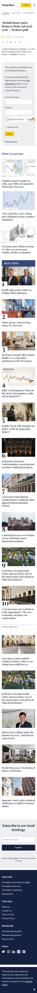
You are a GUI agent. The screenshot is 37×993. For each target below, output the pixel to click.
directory (16, 13)
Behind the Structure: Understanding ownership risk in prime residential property (18, 464)
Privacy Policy (13, 858)
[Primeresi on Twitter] (2, 42)
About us (6, 906)
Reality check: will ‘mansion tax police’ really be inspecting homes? (18, 428)
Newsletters (7, 894)
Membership (7, 926)
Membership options (11, 935)
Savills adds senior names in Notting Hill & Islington (17, 291)
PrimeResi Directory (11, 886)
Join (26, 5)
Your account (8, 939)
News (8, 37)
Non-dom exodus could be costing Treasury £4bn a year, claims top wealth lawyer (17, 661)
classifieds (28, 13)
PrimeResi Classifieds (12, 890)
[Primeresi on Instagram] (8, 951)
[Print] (20, 42)
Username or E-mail (12, 97)
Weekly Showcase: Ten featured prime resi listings (18, 769)
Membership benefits (12, 931)
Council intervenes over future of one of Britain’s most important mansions (18, 538)
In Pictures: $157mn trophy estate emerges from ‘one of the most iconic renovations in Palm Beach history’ (18, 575)
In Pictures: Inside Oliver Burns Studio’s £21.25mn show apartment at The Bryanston (18, 357)
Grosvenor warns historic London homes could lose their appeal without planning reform (18, 501)
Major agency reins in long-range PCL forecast (16, 324)
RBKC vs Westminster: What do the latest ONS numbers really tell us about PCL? (18, 393)
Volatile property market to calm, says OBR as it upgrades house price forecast (17, 183)
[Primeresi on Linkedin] (7, 42)
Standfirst (20, 990)
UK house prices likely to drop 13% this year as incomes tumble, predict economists (17, 249)
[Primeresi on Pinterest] (15, 42)
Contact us (7, 910)
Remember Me (12, 127)
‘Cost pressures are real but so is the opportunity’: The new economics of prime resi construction (18, 614)
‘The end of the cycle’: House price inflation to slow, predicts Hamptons (18, 216)
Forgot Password (11, 141)
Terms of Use (8, 914)
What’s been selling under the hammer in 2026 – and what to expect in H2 (18, 735)
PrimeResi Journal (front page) (16, 882)
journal (5, 13)
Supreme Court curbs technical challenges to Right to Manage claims (18, 803)
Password (8, 107)
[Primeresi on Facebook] (11, 42)
